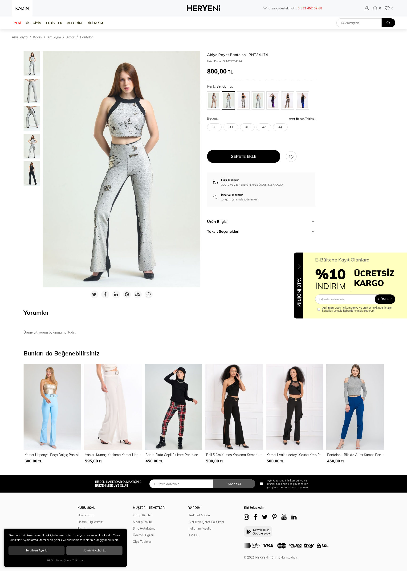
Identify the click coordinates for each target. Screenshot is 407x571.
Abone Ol (234, 484)
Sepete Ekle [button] (243, 156)
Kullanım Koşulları (200, 528)
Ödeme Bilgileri (143, 535)
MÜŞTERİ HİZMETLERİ (149, 508)
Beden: (212, 119)
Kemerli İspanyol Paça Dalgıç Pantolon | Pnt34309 (52, 455)
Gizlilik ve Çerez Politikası (206, 522)
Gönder (385, 299)
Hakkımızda (85, 515)
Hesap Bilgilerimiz (90, 522)
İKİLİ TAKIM (94, 23)
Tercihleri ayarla (36, 550)
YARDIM (194, 508)
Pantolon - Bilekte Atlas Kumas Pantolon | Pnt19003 (355, 455)
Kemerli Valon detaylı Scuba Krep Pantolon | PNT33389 (295, 455)
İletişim (82, 528)
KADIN (22, 8)
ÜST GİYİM (33, 23)
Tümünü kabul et (94, 550)
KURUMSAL (86, 508)
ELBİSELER (54, 23)
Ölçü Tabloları (142, 541)
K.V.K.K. (193, 535)
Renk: (220, 87)
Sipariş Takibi (142, 522)
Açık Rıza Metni (331, 307)
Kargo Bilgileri (142, 515)
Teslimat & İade (199, 515)
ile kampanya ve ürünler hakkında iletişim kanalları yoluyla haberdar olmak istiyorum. (357, 309)
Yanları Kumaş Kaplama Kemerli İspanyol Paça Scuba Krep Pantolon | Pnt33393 (113, 455)
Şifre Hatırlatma (144, 528)
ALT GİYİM (74, 23)
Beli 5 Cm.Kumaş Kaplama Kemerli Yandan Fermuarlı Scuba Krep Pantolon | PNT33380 (234, 455)
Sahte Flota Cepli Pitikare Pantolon (172, 455)
